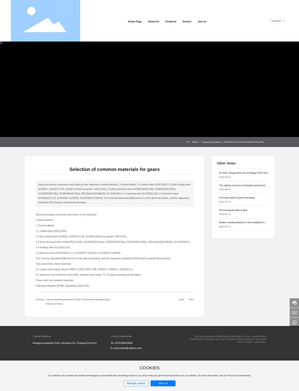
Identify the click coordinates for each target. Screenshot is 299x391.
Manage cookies (136, 383)
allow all (163, 383)
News (195, 142)
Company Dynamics (211, 142)
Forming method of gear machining (236, 197)
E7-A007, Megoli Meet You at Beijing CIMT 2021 (243, 173)
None (181, 299)
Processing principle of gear (233, 210)
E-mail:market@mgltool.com (126, 348)
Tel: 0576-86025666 (122, 343)
